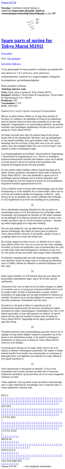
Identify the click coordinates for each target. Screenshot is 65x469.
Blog (20, 466)
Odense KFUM (8, 2)
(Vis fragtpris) (13, 58)
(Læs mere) (6, 53)
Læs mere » (6, 63)
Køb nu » (16, 63)
